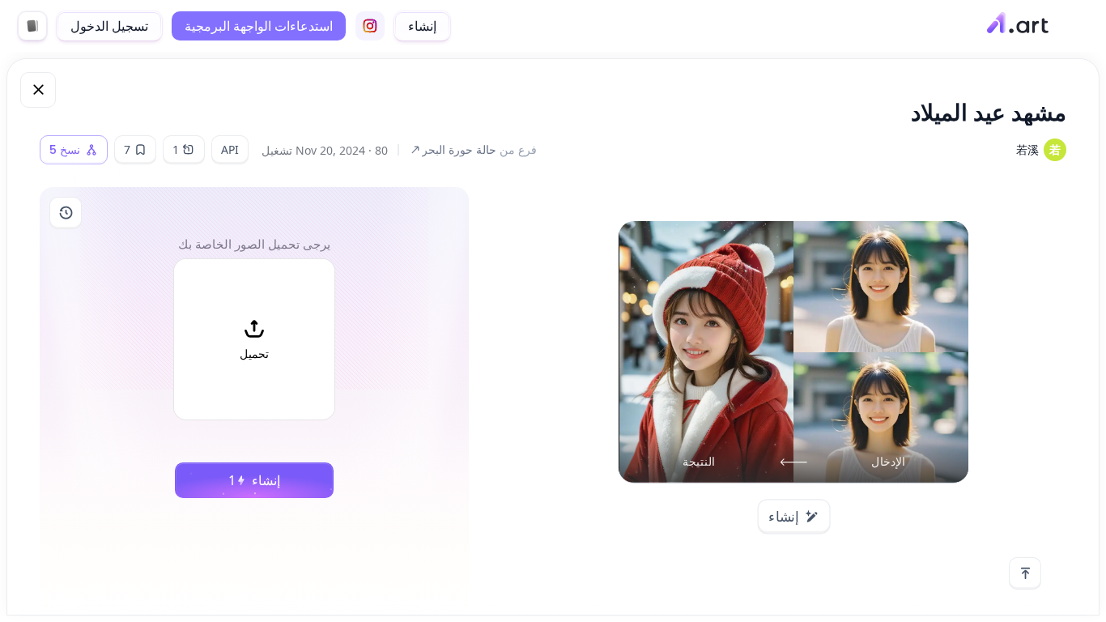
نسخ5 (64, 150)
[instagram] (370, 25)
